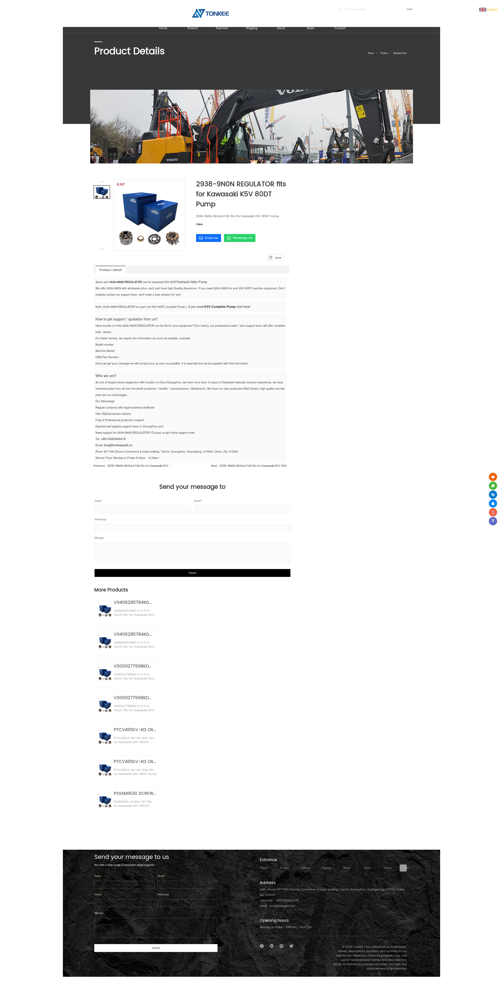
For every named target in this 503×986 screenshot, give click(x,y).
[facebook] (261, 946)
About (346, 867)
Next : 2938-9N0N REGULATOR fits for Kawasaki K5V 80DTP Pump (250, 466)
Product (384, 53)
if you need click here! (218, 306)
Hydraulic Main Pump (192, 281)
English (492, 9)
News (367, 867)
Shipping (326, 867)
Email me (211, 238)
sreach (409, 9)
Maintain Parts (400, 53)
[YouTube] (271, 946)
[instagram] (281, 946)
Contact (388, 867)
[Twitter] (291, 946)
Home (371, 53)
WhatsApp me (242, 238)
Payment (305, 867)
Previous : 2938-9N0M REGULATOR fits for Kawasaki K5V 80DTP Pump (133, 466)
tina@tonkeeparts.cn (118, 445)
